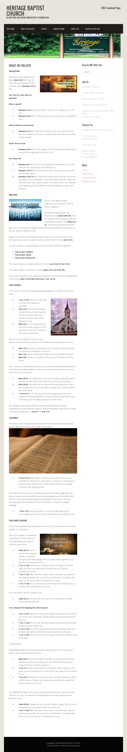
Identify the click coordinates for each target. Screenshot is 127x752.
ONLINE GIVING (58, 28)
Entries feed (87, 174)
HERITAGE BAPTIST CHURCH (25, 10)
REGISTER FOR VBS (93, 28)
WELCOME (10, 28)
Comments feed (89, 177)
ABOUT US (75, 28)
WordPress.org (88, 181)
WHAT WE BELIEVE (28, 28)
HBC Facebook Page (111, 8)
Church (49, 746)
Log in (84, 170)
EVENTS (44, 28)
